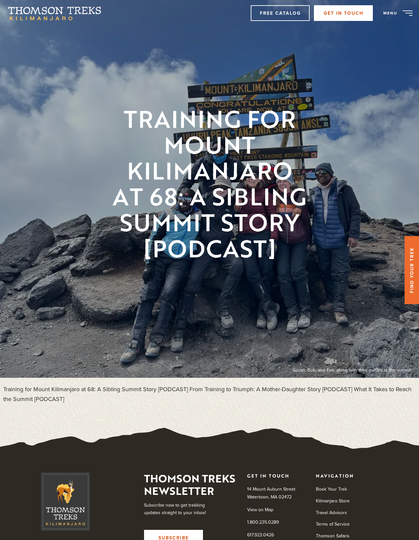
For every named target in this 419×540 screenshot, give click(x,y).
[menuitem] (58, 13)
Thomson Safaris (333, 535)
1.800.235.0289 (263, 522)
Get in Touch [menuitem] (343, 13)
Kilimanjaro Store (333, 500)
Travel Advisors (331, 512)
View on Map (260, 509)
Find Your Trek (412, 270)
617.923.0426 (260, 534)
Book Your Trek (331, 489)
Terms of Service (333, 524)
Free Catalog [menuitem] (280, 13)
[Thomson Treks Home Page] (65, 503)
